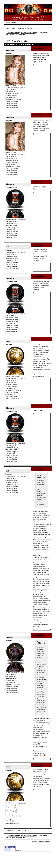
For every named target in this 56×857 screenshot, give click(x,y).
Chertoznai (10, 184)
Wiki (20, 19)
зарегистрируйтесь (31, 28)
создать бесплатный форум (41, 841)
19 (25, 41)
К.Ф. (7, 247)
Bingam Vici (10, 50)
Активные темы (10, 22)
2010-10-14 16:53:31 (38, 339)
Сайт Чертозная (11, 19)
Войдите (19, 28)
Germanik (9, 637)
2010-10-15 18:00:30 (38, 765)
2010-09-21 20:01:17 (38, 182)
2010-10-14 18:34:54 (38, 468)
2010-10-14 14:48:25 (38, 245)
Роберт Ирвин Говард (29, 33)
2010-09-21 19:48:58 (38, 115)
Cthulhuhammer (13, 33)
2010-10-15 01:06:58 (38, 635)
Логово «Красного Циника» (34, 19)
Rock (8, 341)
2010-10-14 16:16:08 (38, 276)
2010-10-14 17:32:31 (38, 406)
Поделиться (37, 48)
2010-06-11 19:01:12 (38, 48)
